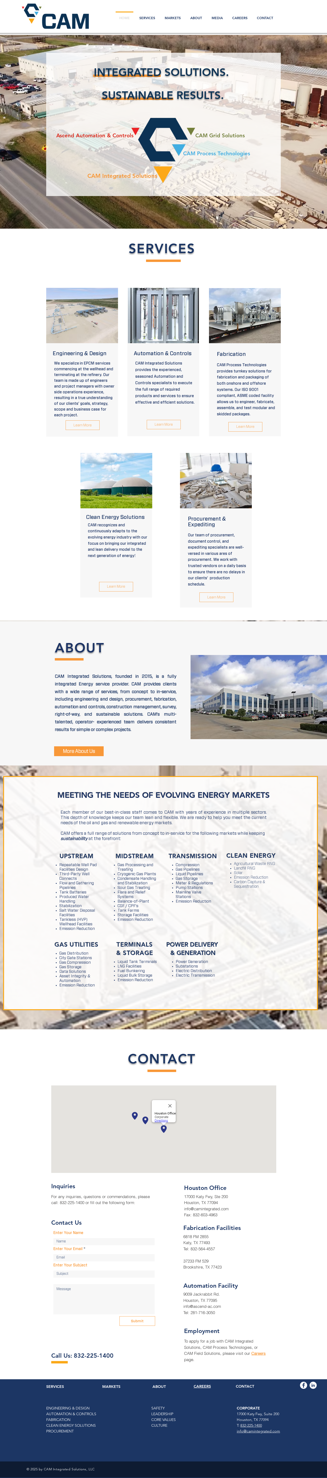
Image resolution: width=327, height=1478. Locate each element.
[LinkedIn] (313, 1385)
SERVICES (55, 1386)
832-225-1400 (251, 1425)
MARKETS (111, 1386)
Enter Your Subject (70, 1265)
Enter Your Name (68, 1233)
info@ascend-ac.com (202, 1306)
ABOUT (159, 1386)
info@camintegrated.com (206, 1208)
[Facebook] (303, 1385)
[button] (220, 135)
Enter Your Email (68, 1249)
